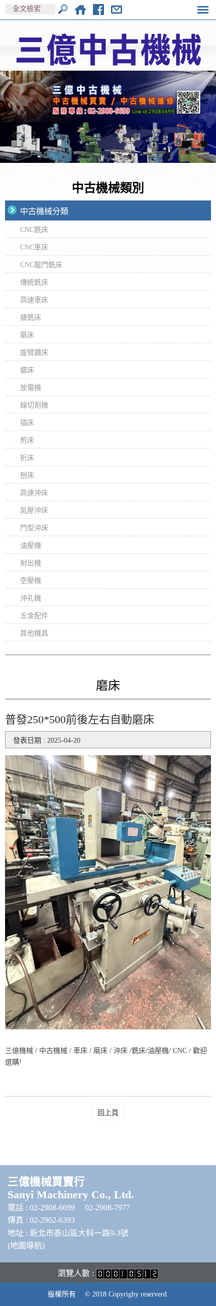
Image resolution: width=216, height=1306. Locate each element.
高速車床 (34, 300)
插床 (27, 422)
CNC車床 (34, 247)
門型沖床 (34, 528)
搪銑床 (30, 317)
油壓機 (30, 545)
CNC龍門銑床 (41, 265)
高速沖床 (34, 493)
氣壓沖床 (34, 510)
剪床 (27, 440)
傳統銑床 (34, 282)
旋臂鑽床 (34, 352)
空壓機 (30, 580)
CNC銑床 (34, 230)
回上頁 (108, 1113)
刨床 (27, 475)
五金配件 (34, 615)
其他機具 (34, 633)
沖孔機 (30, 598)
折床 (27, 458)
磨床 (27, 335)
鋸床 (27, 370)
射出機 (30, 563)
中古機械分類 (44, 211)
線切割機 (34, 405)
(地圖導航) (26, 1245)
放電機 (30, 387)
